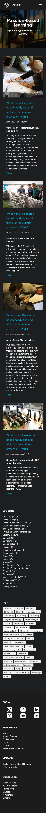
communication (33, 612)
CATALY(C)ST (9, 516)
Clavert (19, 612)
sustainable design (11, 665)
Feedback (8, 627)
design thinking (31, 619)
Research (7, 571)
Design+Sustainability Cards (15, 522)
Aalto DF (16, 5)
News (5, 562)
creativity (34, 616)
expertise (30, 623)
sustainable (35, 661)
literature (20, 638)
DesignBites (8, 534)
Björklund (8, 612)
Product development (12, 650)
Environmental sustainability (15, 525)
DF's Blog (7, 797)
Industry (6, 559)
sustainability (20, 661)
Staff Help (7, 791)
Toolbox (6, 574)
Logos (5, 742)
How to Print (8, 788)
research (22, 653)
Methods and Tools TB (13, 577)
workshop (36, 672)
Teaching (27, 665)
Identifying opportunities (13, 528)
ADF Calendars (10, 785)
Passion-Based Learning (14, 568)
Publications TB (10, 580)
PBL (28, 646)
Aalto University (10, 767)
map (30, 638)
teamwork (8, 669)
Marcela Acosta (12, 121)
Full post (10, 173)
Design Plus (8, 519)
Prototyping (29, 650)
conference (22, 616)
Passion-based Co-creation (15, 565)
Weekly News (9, 586)
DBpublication (9, 543)
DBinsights (8, 540)
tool (18, 669)
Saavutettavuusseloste (13, 748)
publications (9, 653)
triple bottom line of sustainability (16, 672)
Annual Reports (10, 736)
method (7, 642)
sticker (29, 657)
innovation (36, 631)
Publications (8, 739)
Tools (27, 669)
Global (6, 556)
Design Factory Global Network (17, 763)
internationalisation (11, 635)
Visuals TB (8, 583)
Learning (8, 638)
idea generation (10, 631)
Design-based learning (13, 619)
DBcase (6, 537)
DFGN (7, 623)
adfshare (19, 608)
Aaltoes (7, 608)
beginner (30, 608)
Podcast (6, 546)
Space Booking (9, 782)
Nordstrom (19, 642)
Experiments (8, 552)
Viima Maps (8, 794)
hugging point (22, 627)
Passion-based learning (13, 646)
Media (5, 733)
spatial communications (13, 657)
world (7, 676)
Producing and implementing (16, 531)
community (9, 616)
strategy (8, 661)
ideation (24, 631)
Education (18, 623)
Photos (6, 745)
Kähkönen (27, 635)
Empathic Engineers (12, 549)
